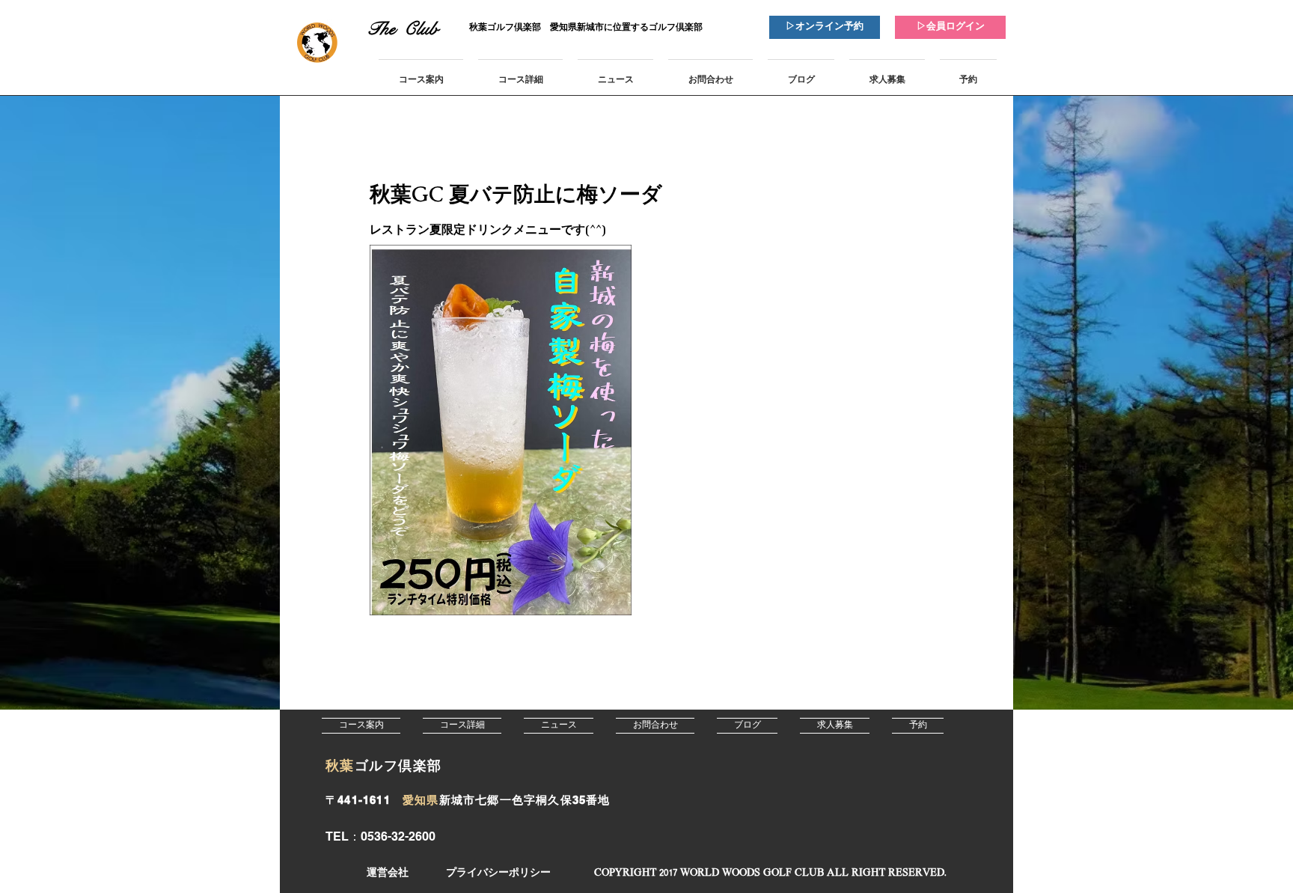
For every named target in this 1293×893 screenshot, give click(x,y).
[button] (770, 873)
